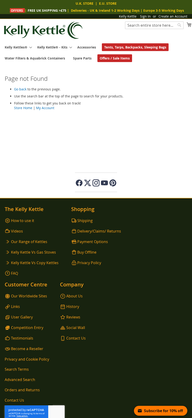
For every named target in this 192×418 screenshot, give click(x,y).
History (72, 306)
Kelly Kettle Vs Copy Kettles (35, 262)
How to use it (22, 220)
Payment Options (92, 241)
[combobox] (154, 25)
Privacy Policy (89, 262)
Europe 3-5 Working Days (163, 10)
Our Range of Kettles (29, 241)
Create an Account (173, 16)
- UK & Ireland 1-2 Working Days (105, 10)
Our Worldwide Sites (29, 296)
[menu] (96, 53)
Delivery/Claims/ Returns (99, 231)
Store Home (23, 108)
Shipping (85, 220)
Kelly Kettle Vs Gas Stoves (33, 252)
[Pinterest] (113, 183)
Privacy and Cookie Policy (27, 359)
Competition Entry (27, 327)
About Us (74, 296)
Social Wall (75, 327)
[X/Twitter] (87, 183)
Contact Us (76, 338)
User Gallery (22, 317)
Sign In (145, 16)
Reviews (73, 317)
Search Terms (17, 369)
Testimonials (22, 338)
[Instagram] (96, 183)
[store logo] (43, 30)
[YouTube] (104, 183)
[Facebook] (79, 183)
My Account (45, 108)
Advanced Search (20, 379)
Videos (17, 231)
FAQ (14, 273)
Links (15, 306)
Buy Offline (86, 252)
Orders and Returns (22, 389)
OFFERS (17, 10)
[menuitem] (17, 47)
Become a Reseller (27, 348)
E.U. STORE (108, 3)
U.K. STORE (84, 3)
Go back (20, 89)
